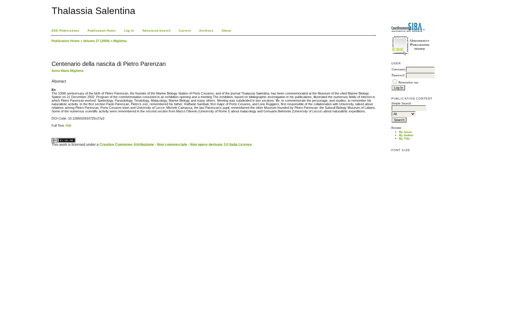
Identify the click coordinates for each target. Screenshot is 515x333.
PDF (69, 125)
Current (185, 30)
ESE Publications (65, 30)
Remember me (408, 82)
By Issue (405, 132)
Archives (206, 30)
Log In (129, 30)
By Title (404, 138)
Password (398, 75)
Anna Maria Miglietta (67, 70)
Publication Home (102, 30)
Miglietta (120, 41)
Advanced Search (156, 30)
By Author (406, 135)
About (226, 30)
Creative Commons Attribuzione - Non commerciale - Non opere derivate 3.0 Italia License (176, 145)
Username (398, 69)
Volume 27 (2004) (96, 41)
